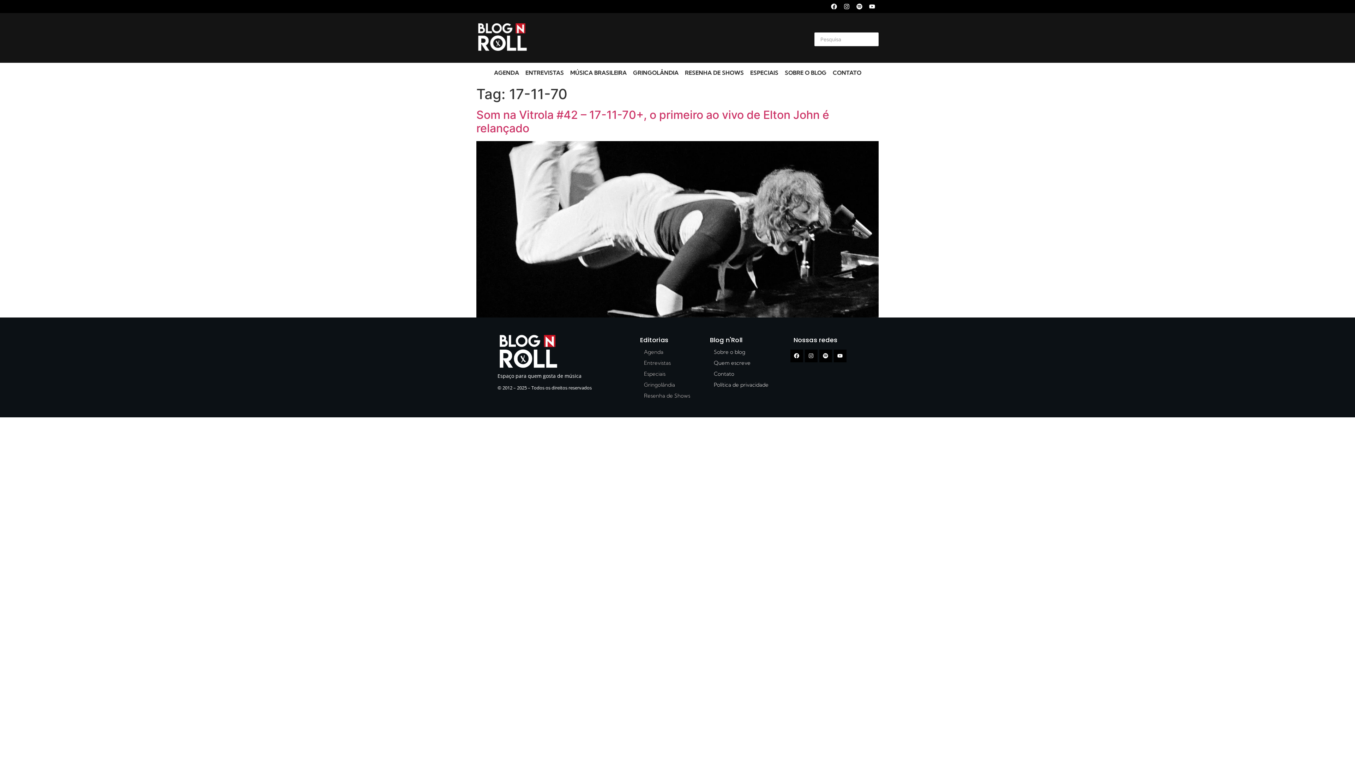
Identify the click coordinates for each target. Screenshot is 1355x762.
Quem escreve (732, 362)
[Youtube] (872, 7)
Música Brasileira (598, 72)
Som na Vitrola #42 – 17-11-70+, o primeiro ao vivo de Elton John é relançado (652, 121)
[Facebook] (834, 7)
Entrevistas (544, 72)
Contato (847, 72)
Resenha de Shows (714, 72)
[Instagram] (847, 7)
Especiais (764, 72)
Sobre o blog (805, 72)
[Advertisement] (669, 38)
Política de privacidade (741, 384)
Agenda (506, 72)
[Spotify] (859, 7)
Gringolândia (656, 72)
